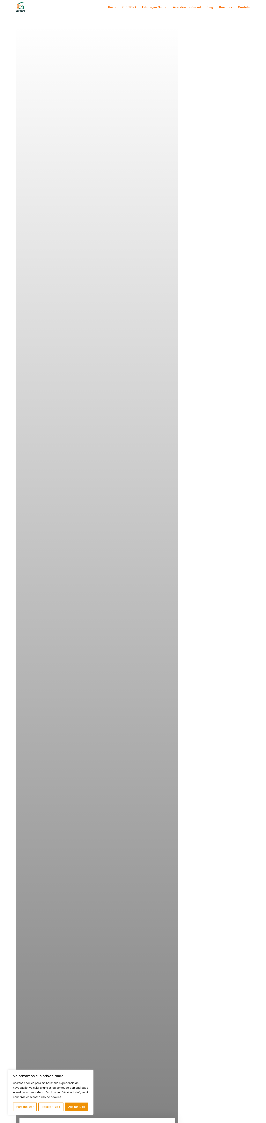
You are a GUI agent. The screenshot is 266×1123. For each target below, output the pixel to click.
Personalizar (24, 1106)
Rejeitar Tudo (51, 1106)
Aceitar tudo (76, 1106)
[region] (50, 1092)
